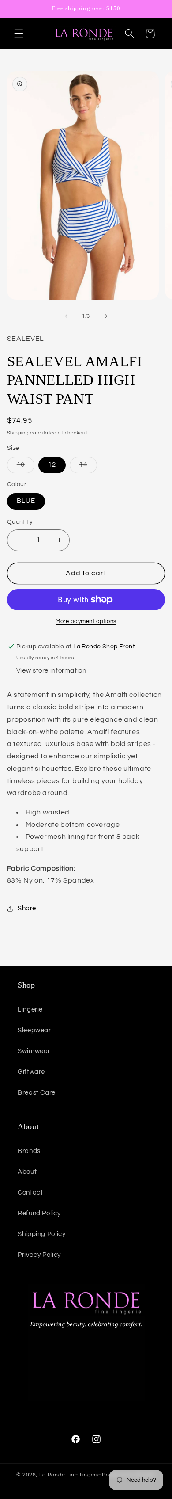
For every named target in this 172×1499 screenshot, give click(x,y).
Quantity (20, 522)
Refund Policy (39, 1213)
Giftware (31, 1072)
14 (88, 467)
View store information (51, 670)
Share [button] (27, 908)
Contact (30, 1192)
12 (52, 464)
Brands (29, 1151)
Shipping (18, 432)
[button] (18, 33)
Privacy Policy (39, 1255)
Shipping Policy (41, 1234)
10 (25, 467)
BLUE (26, 501)
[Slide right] (106, 316)
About (27, 1171)
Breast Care (37, 1092)
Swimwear (34, 1051)
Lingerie (30, 1009)
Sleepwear (34, 1030)
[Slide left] (66, 316)
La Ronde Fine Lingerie (70, 1474)
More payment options (86, 621)
